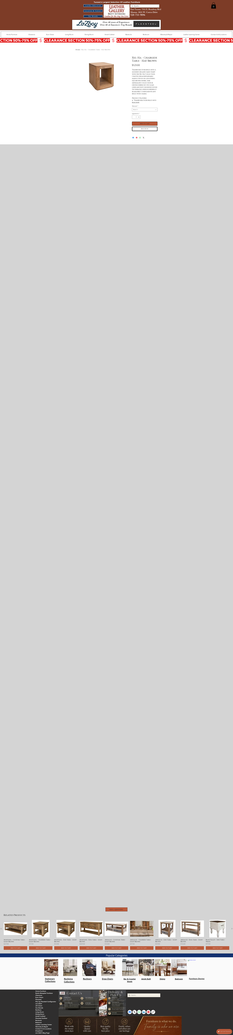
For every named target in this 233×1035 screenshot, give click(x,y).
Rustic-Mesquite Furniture (44, 993)
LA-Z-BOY (38, 1004)
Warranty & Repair (41, 1027)
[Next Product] (232, 929)
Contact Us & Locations (43, 1029)
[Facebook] (130, 1012)
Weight (135, 106)
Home (78, 50)
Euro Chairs (39, 997)
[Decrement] (133, 117)
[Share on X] (143, 138)
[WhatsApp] (139, 1012)
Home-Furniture (40, 991)
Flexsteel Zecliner (41, 1018)
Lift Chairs (38, 1006)
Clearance (38, 995)
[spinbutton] (136, 117)
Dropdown (39, 1031)
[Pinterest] (148, 1012)
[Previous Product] (1, 929)
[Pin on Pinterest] (137, 138)
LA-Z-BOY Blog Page (42, 1033)
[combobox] (144, 109)
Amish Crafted (40, 1016)
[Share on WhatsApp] (140, 138)
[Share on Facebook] (133, 138)
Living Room (39, 1012)
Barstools (38, 1020)
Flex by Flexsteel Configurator (45, 1001)
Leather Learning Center (43, 1024)
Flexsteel (38, 999)
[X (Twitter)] (134, 1012)
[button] (213, 5)
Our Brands (39, 1008)
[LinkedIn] (144, 1012)
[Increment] (139, 117)
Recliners (38, 1010)
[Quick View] (15, 928)
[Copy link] (153, 1012)
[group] (116, 935)
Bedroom (38, 1022)
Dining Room (39, 1014)
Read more (135, 102)
